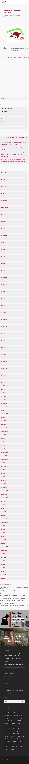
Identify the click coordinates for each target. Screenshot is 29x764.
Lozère (10, 733)
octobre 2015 (4, 550)
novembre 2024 (4, 239)
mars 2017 (3, 508)
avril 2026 (3, 183)
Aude (12, 718)
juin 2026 (3, 176)
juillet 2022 (3, 336)
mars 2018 (3, 480)
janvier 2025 (3, 232)
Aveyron (16, 718)
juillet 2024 (3, 253)
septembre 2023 (4, 288)
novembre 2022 (4, 323)
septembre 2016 (4, 522)
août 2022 (3, 333)
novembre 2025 (4, 200)
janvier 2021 (3, 399)
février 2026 (3, 190)
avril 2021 (3, 389)
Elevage (7, 725)
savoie (21, 741)
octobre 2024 (4, 242)
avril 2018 (3, 476)
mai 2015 (3, 564)
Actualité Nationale (5, 111)
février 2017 (3, 511)
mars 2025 (3, 225)
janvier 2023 (3, 316)
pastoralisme (20, 736)
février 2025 (3, 228)
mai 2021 (3, 385)
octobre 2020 (4, 410)
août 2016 (3, 525)
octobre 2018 (4, 455)
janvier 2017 (3, 515)
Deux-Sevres (8, 723)
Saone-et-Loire (14, 741)
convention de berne (10, 720)
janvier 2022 (3, 357)
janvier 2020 (3, 424)
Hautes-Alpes (16, 731)
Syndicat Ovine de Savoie (23, 57)
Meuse (6, 736)
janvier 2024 (3, 274)
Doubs (14, 723)
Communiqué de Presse (6, 115)
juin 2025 (3, 218)
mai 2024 (3, 260)
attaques (7, 718)
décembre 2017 (4, 487)
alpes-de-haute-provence (14, 712)
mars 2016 (3, 536)
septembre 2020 (4, 413)
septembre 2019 (4, 431)
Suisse (15, 744)
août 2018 (3, 462)
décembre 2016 (4, 518)
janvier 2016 (3, 543)
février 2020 (3, 420)
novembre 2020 (4, 406)
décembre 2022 (4, 319)
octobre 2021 (4, 368)
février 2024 (3, 270)
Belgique (21, 718)
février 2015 (3, 574)
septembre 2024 (4, 246)
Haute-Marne (8, 728)
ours (15, 736)
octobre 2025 (4, 204)
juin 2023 (3, 298)
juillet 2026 (3, 172)
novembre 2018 (4, 452)
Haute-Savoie (8, 731)
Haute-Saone (16, 728)
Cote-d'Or (19, 720)
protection (16, 738)
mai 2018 (3, 473)
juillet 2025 (3, 214)
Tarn (19, 744)
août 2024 (3, 249)
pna (12, 738)
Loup (2, 118)
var (10, 746)
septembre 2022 (4, 330)
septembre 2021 (4, 371)
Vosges (6, 749)
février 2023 (3, 312)
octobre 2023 (4, 284)
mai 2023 (3, 302)
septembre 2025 (4, 207)
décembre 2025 (4, 197)
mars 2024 (3, 267)
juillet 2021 (3, 378)
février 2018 (3, 483)
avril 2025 (3, 221)
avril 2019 (3, 438)
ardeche (16, 715)
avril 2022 (3, 347)
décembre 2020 (4, 403)
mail (12, 680)
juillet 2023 (3, 295)
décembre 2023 (4, 277)
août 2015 (3, 553)
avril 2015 (3, 567)
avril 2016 (3, 532)
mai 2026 (3, 179)
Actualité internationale (6, 108)
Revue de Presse (5, 128)
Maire (18, 733)
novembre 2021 (4, 364)
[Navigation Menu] (25, 2)
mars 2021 (3, 392)
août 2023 (3, 291)
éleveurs (12, 749)
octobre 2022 (4, 326)
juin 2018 (3, 469)
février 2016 (3, 539)
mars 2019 (3, 441)
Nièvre (11, 736)
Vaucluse (14, 746)
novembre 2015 (4, 546)
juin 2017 (3, 504)
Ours (2, 124)
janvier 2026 (3, 193)
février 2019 (3, 445)
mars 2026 (3, 186)
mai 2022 (3, 343)
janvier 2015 (3, 578)
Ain (5, 712)
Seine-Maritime (8, 744)
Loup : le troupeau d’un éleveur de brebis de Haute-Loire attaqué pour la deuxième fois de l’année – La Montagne (13, 161)
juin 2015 (3, 560)
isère (21, 731)
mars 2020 (3, 417)
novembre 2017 (4, 490)
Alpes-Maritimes (9, 715)
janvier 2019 (3, 448)
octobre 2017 (4, 494)
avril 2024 (3, 263)
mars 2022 (3, 350)
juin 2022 (3, 340)
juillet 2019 (3, 434)
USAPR (6, 746)
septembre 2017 (4, 497)
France (14, 725)
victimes (20, 746)
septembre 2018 (4, 459)
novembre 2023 (4, 281)
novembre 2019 (4, 427)
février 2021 (3, 396)
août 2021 (3, 375)
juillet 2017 (3, 501)
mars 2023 (3, 309)
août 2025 (3, 211)
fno (11, 725)
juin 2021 (3, 382)
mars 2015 (3, 571)
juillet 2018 (3, 466)
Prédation (7, 741)
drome (18, 723)
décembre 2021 (4, 361)
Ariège (20, 715)
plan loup (7, 738)
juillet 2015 (3, 557)
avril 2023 (3, 305)
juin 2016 (3, 529)
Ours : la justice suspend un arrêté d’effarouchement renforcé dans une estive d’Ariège (14, 660)
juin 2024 (3, 256)
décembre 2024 (4, 235)
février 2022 (3, 354)
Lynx (2, 121)
